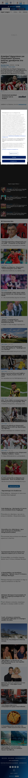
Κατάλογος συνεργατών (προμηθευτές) (10, 149)
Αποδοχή (14, 157)
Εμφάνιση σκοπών (13, 153)
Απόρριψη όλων (13, 161)
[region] (14, 137)
